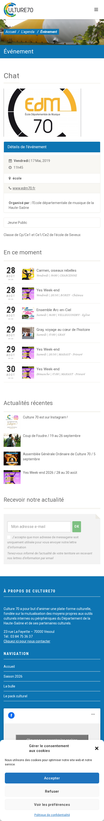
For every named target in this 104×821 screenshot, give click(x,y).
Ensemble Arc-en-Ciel (54, 310)
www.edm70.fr (24, 188)
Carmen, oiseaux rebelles (56, 270)
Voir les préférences (52, 804)
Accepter (52, 778)
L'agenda (27, 32)
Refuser (52, 791)
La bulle (9, 686)
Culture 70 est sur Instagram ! (45, 417)
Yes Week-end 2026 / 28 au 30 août (50, 473)
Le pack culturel (15, 696)
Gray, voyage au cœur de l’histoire (63, 329)
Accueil (11, 32)
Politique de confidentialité (52, 815)
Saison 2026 (13, 676)
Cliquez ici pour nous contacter (27, 641)
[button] (96, 748)
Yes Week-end (48, 290)
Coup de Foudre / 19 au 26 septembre (52, 436)
